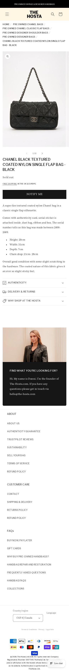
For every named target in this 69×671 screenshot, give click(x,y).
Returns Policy (17, 510)
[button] (7, 14)
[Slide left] (27, 153)
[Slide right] (42, 153)
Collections (15, 588)
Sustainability (17, 447)
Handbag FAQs (16, 580)
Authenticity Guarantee (23, 431)
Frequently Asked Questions (26, 572)
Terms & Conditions (29, 630)
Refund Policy (16, 518)
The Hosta (21, 657)
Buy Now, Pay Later (19, 540)
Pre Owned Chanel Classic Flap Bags (26, 28)
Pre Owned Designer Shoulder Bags (25, 33)
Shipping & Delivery (19, 502)
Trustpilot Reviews (20, 439)
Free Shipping (10, 184)
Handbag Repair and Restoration (29, 564)
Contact (13, 494)
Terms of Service (18, 463)
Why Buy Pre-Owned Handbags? (28, 556)
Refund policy (16, 471)
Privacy (41, 630)
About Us (13, 423)
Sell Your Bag (16, 455)
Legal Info (50, 630)
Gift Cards (14, 548)
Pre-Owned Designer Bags (19, 37)
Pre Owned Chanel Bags (28, 24)
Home (6, 24)
